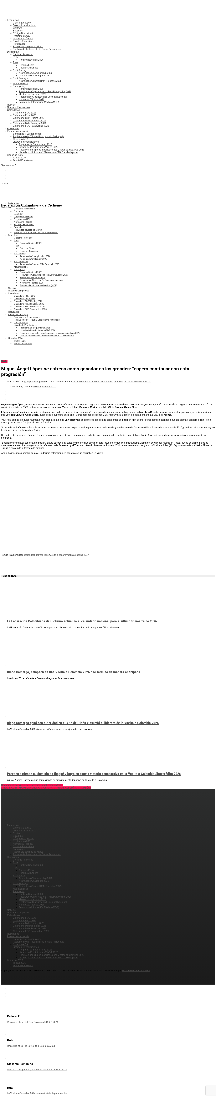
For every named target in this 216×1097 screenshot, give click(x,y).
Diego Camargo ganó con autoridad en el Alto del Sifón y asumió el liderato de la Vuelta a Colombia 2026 (83, 723)
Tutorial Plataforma (23, 160)
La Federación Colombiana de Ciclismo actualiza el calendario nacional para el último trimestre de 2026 (82, 621)
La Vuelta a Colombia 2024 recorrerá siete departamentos (37, 1093)
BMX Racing (19, 70)
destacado (27, 555)
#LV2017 (118, 381)
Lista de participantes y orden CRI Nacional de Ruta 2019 (37, 1069)
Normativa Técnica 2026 (31, 99)
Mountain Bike (20, 83)
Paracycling (19, 86)
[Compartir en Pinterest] (111, 397)
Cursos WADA (20, 139)
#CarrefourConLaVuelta (100, 381)
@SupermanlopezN (34, 381)
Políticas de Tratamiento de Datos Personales (37, 49)
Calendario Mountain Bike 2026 (29, 120)
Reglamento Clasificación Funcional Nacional (43, 97)
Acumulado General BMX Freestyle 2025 (40, 81)
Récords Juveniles (28, 67)
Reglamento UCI (21, 36)
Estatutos (18, 30)
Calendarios (13, 110)
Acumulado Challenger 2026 (34, 75)
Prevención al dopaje (18, 131)
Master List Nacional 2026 (32, 94)
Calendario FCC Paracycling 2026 (31, 126)
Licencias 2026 (15, 155)
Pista (15, 62)
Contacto (17, 28)
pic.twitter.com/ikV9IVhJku (137, 381)
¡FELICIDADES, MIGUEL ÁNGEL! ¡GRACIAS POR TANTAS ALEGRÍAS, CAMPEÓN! (46, 787)
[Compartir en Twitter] (111, 394)
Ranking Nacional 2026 (31, 59)
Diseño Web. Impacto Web (136, 970)
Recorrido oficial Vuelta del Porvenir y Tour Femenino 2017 (32, 785)
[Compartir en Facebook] (111, 391)
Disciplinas (13, 52)
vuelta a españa (58, 555)
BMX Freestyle (20, 78)
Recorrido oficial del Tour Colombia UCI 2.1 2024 (32, 1022)
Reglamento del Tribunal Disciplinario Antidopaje (38, 136)
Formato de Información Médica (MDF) (39, 102)
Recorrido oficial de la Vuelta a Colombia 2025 (31, 1046)
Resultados (13, 128)
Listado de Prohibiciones (26, 142)
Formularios (19, 44)
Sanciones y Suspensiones (27, 134)
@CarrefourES (80, 381)
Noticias (11, 104)
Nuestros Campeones (18, 107)
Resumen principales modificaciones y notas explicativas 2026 (51, 149)
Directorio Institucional (24, 25)
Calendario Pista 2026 (24, 115)
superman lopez (41, 555)
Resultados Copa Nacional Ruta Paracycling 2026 (45, 91)
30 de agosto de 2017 (44, 386)
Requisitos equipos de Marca (28, 46)
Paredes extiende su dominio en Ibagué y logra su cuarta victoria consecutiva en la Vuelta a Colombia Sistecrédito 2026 (94, 774)
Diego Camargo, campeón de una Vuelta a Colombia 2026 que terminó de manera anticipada (73, 672)
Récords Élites (26, 65)
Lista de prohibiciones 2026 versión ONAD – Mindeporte (48, 152)
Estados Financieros (23, 41)
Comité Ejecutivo (22, 22)
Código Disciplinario (23, 33)
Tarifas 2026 (19, 157)
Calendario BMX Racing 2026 (28, 118)
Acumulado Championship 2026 (35, 73)
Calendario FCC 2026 (24, 112)
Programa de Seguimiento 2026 (35, 144)
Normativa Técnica (23, 38)
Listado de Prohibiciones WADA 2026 (38, 147)
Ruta (15, 57)
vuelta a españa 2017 (77, 555)
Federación (13, 20)
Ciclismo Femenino (23, 54)
